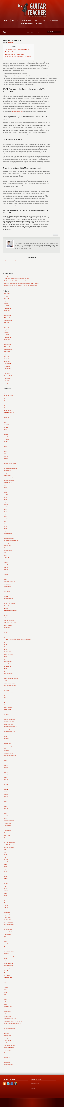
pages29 (6, 883)
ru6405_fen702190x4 (9, 963)
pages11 (6, 866)
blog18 (5, 514)
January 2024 (7, 366)
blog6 (5, 526)
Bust (5, 548)
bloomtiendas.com (8, 533)
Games (5, 646)
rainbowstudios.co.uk (9, 951)
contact (5, 593)
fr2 (4, 634)
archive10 (6, 417)
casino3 (6, 567)
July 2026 (6, 296)
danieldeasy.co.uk (8, 601)
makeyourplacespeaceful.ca (10, 726)
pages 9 (6, 861)
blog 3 (5, 490)
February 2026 (7, 308)
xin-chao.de (6, 1059)
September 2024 (8, 349)
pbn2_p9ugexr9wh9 (8, 922)
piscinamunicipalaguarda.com (11, 931)
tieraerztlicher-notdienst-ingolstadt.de (12, 1023)
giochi (5, 656)
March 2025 (7, 334)
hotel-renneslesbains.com (10, 685)
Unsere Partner (7, 1040)
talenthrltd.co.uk (7, 1011)
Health (5, 680)
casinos (6, 576)
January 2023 (7, 383)
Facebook (11, 1083)
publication (6, 943)
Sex (5, 972)
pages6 (6, 893)
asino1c (6, 456)
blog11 (5, 502)
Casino (5, 555)
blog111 (6, 504)
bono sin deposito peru (17, 111)
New (5, 748)
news (5, 758)
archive (5, 415)
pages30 (6, 886)
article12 (6, 432)
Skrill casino (7, 975)
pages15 (6, 871)
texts (5, 1014)
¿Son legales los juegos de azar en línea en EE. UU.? (17, 49)
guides (5, 671)
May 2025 (6, 330)
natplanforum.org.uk (8, 745)
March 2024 (7, 361)
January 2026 (7, 310)
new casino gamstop (8, 753)
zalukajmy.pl (7, 1062)
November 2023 (7, 371)
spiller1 (5, 1001)
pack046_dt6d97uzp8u (9, 842)
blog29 (5, 521)
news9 (5, 813)
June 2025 (6, 327)
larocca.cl (6, 717)
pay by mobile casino (9, 915)
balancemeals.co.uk (8, 465)
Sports (5, 1004)
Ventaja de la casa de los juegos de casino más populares (18, 56)
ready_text (6, 953)
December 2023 (7, 368)
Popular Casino (7, 934)
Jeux (5, 697)
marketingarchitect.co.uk (9, 731)
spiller (5, 999)
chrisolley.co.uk (7, 584)
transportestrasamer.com (9, 1028)
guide (5, 668)
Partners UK (7, 907)
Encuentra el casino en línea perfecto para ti (15, 54)
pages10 (6, 864)
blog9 (5, 531)
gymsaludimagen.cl (8, 673)
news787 (6, 808)
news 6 (5, 760)
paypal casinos (7, 919)
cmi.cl (5, 589)
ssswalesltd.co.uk (8, 1006)
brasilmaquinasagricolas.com (10, 543)
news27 (6, 796)
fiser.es (5, 630)
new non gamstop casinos (10, 755)
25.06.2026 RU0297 (8, 395)
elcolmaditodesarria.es (9, 620)
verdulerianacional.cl (9, 1047)
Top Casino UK (7, 1026)
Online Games (7, 830)
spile (5, 994)
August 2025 (7, 322)
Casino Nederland (8, 560)
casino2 (6, 564)
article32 (6, 444)
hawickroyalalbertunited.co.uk (11, 678)
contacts (6, 596)
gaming (6, 649)
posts (5, 939)
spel (5, 982)
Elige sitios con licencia (10, 51)
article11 (6, 429)
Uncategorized (7, 1038)
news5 (5, 801)
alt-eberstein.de (7, 410)
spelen (5, 985)
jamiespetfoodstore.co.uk (9, 692)
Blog (32, 32)
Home (28, 32)
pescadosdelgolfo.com (9, 924)
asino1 (5, 453)
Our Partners (7, 835)
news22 (6, 787)
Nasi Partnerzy (7, 743)
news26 (6, 794)
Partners (6, 905)
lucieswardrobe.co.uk (9, 724)
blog (5, 485)
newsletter (6, 816)
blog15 (5, 509)
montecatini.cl (7, 738)
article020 (6, 427)
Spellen (6, 987)
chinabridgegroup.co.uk (9, 581)
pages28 (6, 881)
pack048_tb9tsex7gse (9, 847)
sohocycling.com (8, 977)
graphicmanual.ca (8, 661)
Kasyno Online (7, 709)
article (5, 422)
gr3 (5, 659)
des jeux (6, 608)
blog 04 (6, 487)
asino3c (6, 458)
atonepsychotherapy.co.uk (10, 463)
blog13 (5, 506)
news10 (6, 770)
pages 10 (6, 857)
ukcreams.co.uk (7, 1035)
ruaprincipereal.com (8, 965)
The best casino (7, 1016)
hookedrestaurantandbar (9, 683)
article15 (6, 436)
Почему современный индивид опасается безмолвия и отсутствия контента (22, 283)
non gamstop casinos (9, 820)
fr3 (4, 637)
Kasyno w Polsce (8, 712)
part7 (5, 900)
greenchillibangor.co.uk (9, 663)
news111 (6, 774)
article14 (6, 434)
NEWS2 (6, 784)
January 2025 (7, 339)
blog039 (6, 494)
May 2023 (6, 380)
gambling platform (8, 642)
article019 (6, 424)
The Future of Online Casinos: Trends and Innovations (16, 278)
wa (4, 1055)
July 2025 (6, 325)
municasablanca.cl (8, 741)
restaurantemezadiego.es (10, 956)
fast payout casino (8, 625)
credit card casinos (8, 598)
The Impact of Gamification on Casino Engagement (15, 276)
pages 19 (6, 859)
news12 (6, 777)
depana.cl (6, 605)
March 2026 (7, 305)
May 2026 (6, 301)
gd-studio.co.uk (7, 651)
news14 (6, 779)
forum (5, 632)
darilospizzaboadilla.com (9, 603)
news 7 (5, 762)
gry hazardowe (7, 666)
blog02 (5, 492)
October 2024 (7, 346)
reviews (6, 960)
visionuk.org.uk (7, 1050)
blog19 (5, 516)
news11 (6, 772)
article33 (6, 446)
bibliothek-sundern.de (9, 480)
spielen (5, 992)
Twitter (8, 1083)
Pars (5, 898)
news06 (6, 767)
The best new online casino (10, 1018)
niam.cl (5, 818)
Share (55, 235)
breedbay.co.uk (7, 545)
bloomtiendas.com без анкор (10, 535)
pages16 (6, 873)
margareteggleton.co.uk (9, 729)
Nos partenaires (7, 823)
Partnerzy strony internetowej (10, 910)
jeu (5, 695)
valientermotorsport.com (9, 1045)
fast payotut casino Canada (10, 622)
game (5, 644)
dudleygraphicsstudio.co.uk (10, 610)
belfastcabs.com (7, 470)
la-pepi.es (6, 714)
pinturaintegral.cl (8, 929)
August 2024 (7, 351)
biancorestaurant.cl (8, 477)
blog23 (5, 519)
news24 (6, 789)
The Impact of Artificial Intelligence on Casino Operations (17, 280)
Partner (5, 902)
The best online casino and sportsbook (13, 1021)
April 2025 (6, 332)
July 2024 (6, 354)
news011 (6, 765)
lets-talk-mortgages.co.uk (9, 719)
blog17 (5, 511)
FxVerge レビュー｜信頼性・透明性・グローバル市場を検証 (17, 639)
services (6, 970)
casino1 (6, 562)
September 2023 (8, 375)
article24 (6, 441)
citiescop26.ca (7, 586)
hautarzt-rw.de (7, 675)
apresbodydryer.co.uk (9, 412)
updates (6, 1042)
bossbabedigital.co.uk (9, 538)
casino (5, 552)
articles (5, 451)
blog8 (5, 528)
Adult (5, 407)
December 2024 (7, 342)
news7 (5, 806)
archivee (6, 420)
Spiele (5, 989)
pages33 (6, 890)
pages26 (6, 876)
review (5, 958)
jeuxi (5, 702)
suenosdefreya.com (8, 1009)
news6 (5, 803)
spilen (5, 997)
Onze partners (7, 832)
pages (5, 854)
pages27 (6, 878)
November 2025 (7, 315)
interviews (6, 690)
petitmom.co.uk (7, 927)
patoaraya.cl (7, 912)
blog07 (5, 497)
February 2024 (7, 363)
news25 (6, 791)
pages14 (6, 869)
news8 (5, 811)
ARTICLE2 (6, 439)
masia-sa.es (7, 733)
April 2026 (6, 303)
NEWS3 (6, 799)
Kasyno (6, 704)
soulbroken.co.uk (8, 980)
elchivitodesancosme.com (10, 618)
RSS (4, 1083)
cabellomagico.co (8, 550)
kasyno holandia (8, 707)
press (5, 941)
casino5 (6, 572)
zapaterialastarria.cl (8, 1064)
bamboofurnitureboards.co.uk (10, 468)
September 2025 (8, 320)
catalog (5, 579)
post (5, 936)
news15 (6, 782)
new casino (6, 750)
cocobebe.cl (7, 591)
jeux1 (5, 700)
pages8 (6, 895)
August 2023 (7, 378)
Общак (5, 1067)
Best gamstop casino (9, 473)
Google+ (15, 1083)
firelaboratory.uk (7, 627)
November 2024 (7, 344)
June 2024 (6, 356)
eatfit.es (6, 615)
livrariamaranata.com (9, 721)
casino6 (6, 574)
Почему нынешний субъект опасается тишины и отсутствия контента (21, 285)
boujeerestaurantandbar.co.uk (11, 540)
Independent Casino (8, 688)
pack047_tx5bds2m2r (9, 844)
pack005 (6, 840)
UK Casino (6, 1033)
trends (5, 1030)
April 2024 (6, 359)
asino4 (5, 461)
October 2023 (7, 373)
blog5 (5, 523)
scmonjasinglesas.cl (8, 968)
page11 (6, 852)
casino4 (6, 569)
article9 (5, 449)
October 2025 (7, 317)
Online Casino (7, 825)
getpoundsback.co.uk (9, 654)
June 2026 (6, 298)
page (5, 849)
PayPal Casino (7, 917)
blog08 (5, 499)
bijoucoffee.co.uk (8, 482)
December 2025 (7, 313)
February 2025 (7, 337)
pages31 (6, 888)
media (5, 736)
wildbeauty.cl (7, 1057)
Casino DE (6, 557)
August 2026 (7, 293)
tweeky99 (10, 42)
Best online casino (8, 475)
